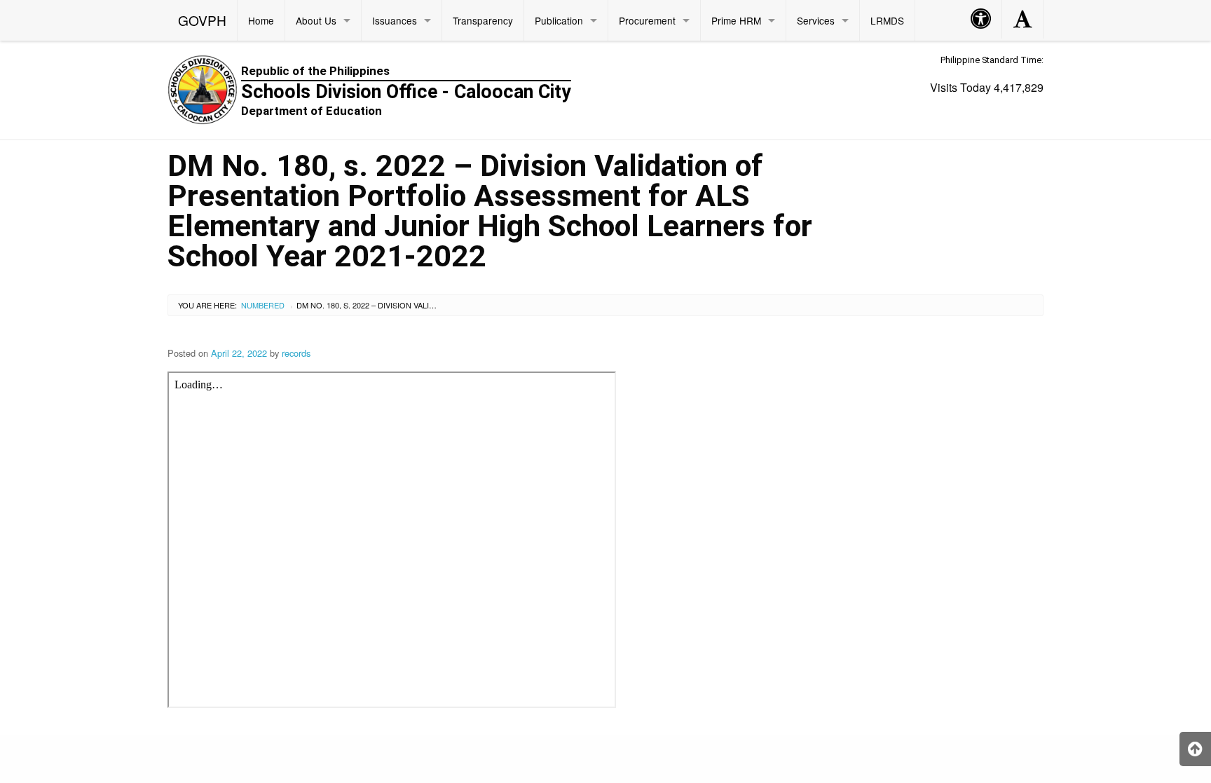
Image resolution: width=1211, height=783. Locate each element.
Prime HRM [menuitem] (736, 20)
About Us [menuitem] (316, 20)
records (296, 353)
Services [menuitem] (816, 20)
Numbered (263, 305)
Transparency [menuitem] (483, 20)
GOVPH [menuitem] (202, 20)
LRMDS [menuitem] (887, 20)
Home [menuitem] (261, 20)
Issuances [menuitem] (394, 20)
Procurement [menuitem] (647, 20)
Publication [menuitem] (559, 20)
